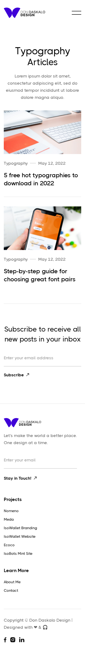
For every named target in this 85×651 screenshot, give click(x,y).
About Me (12, 582)
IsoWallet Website (19, 536)
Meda (9, 519)
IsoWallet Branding (20, 528)
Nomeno (11, 511)
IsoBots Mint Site (18, 553)
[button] (76, 13)
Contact (11, 590)
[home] (24, 13)
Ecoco (9, 545)
